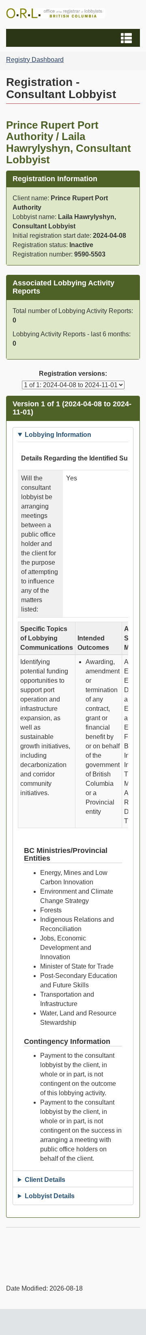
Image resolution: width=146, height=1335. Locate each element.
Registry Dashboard (35, 59)
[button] (74, 38)
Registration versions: (73, 373)
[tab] (73, 434)
